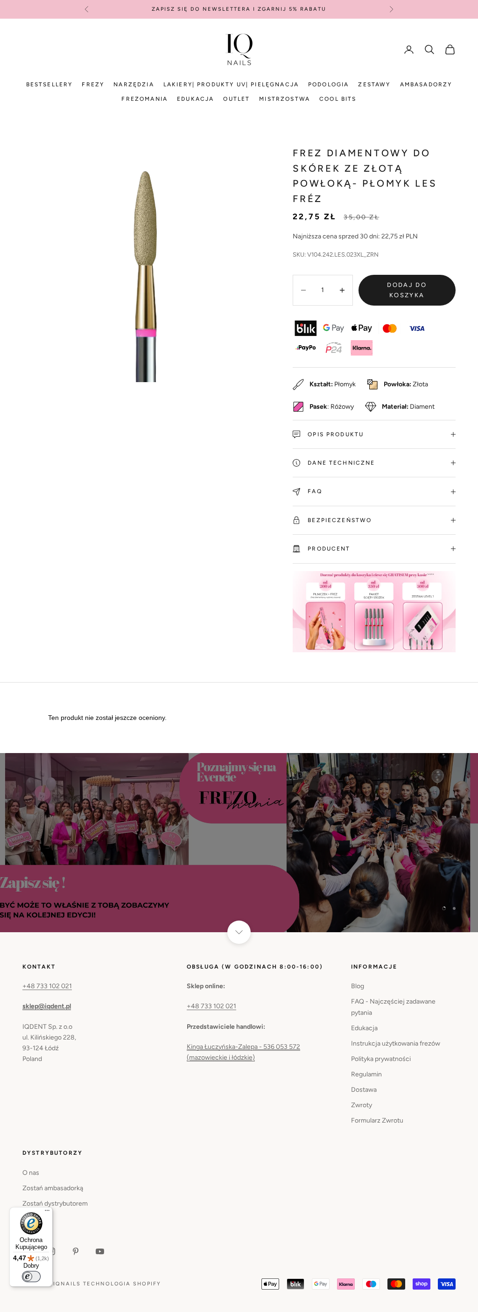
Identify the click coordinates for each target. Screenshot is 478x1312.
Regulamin (366, 1074)
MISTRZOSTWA (284, 99)
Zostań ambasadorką (52, 1188)
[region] (239, 842)
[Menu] (47, 1212)
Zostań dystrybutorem (55, 1203)
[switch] (31, 1276)
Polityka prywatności (381, 1059)
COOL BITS (337, 99)
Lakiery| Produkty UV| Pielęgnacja (231, 84)
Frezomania (144, 99)
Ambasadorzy (426, 84)
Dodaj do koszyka (407, 289)
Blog (357, 986)
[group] (239, 842)
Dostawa (364, 1090)
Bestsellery (49, 84)
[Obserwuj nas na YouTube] (100, 1251)
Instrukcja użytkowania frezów (395, 1043)
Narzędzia (133, 84)
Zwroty (361, 1105)
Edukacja (195, 99)
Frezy (93, 84)
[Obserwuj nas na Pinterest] (75, 1251)
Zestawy (374, 84)
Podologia (328, 84)
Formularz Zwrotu (377, 1120)
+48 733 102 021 (47, 986)
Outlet (236, 99)
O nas (30, 1173)
